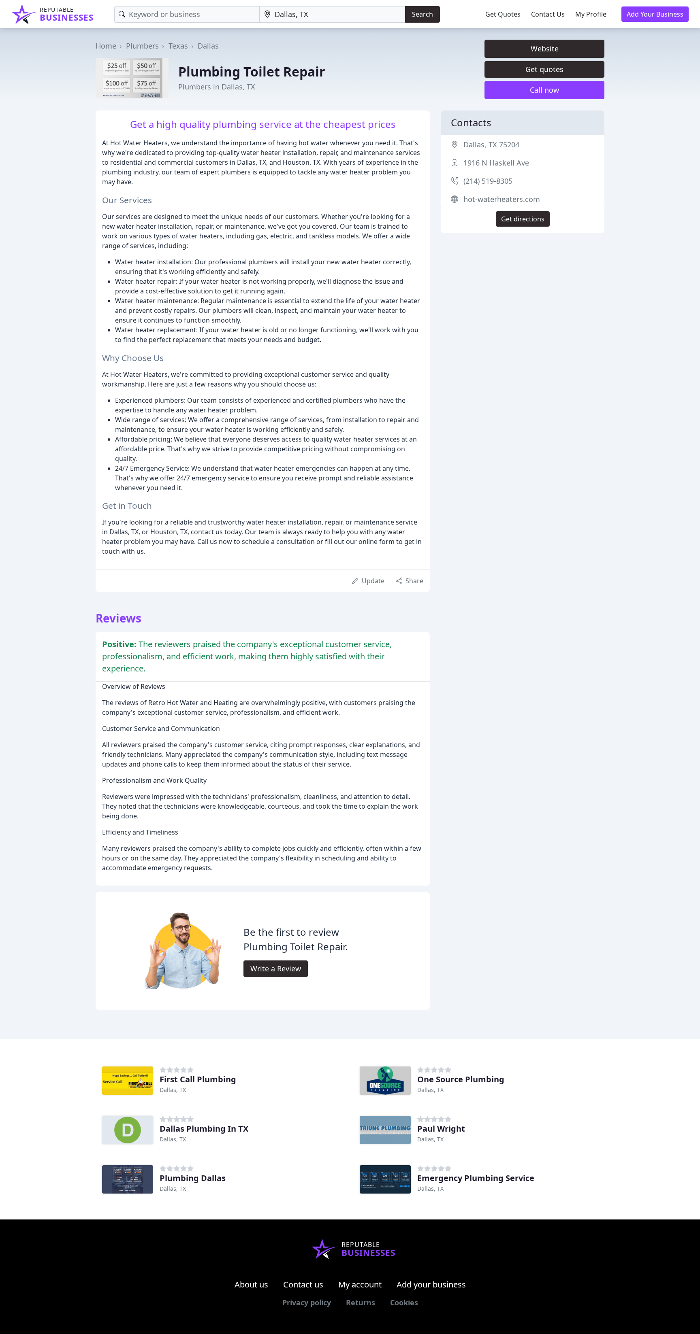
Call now (544, 90)
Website (545, 48)
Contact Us (548, 14)
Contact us (303, 1284)
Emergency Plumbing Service (475, 1178)
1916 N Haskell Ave (496, 163)
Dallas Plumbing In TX (204, 1128)
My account (360, 1284)
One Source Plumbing (460, 1079)
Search (422, 14)
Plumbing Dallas (193, 1178)
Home (106, 46)
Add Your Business (655, 14)
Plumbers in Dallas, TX (216, 86)
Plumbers (142, 46)
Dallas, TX (173, 1090)
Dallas (208, 46)
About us (251, 1284)
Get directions (522, 219)
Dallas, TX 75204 (491, 144)
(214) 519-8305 (487, 181)
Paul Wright (441, 1128)
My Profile (590, 14)
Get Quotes (503, 14)
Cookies (404, 1302)
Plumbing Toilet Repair (251, 71)
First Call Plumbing (198, 1079)
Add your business (431, 1284)
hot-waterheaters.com (501, 199)
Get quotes (544, 69)
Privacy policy (306, 1302)
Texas (178, 46)
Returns (360, 1302)
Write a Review (275, 968)
